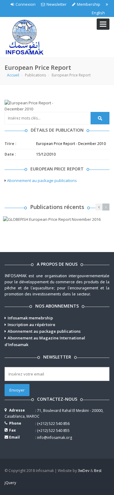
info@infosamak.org (54, 437)
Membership (88, 4)
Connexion (26, 4)
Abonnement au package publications (42, 180)
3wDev (83, 470)
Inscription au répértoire (31, 324)
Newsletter (57, 4)
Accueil (13, 75)
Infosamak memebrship (30, 318)
